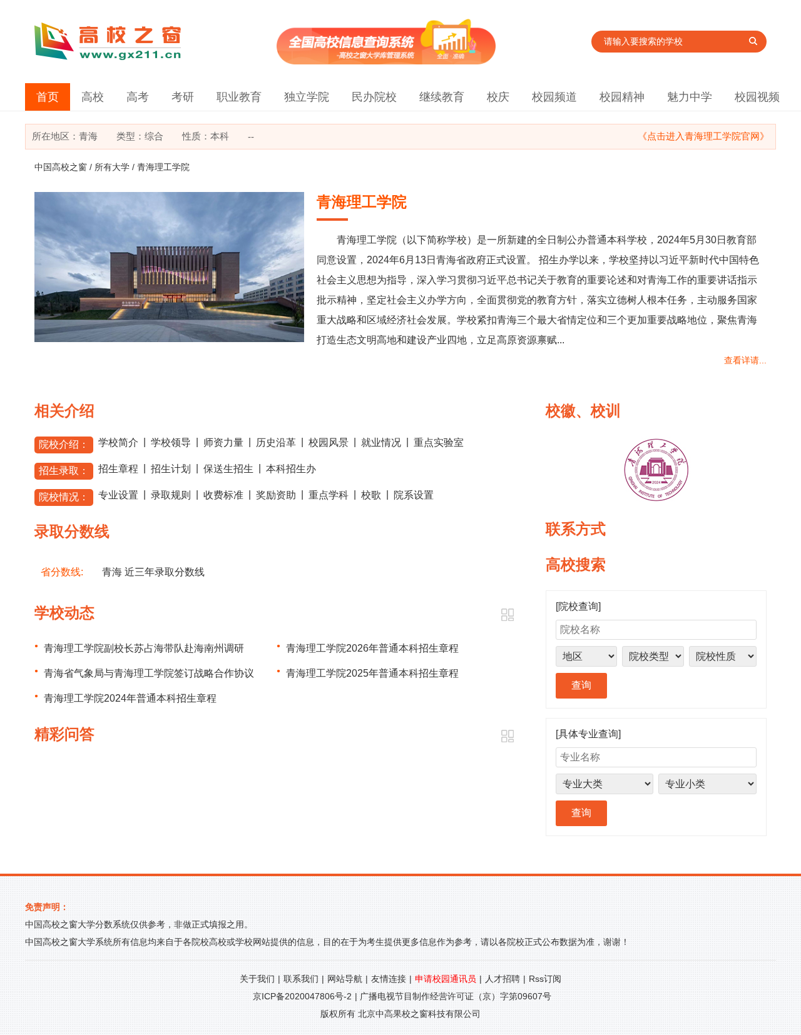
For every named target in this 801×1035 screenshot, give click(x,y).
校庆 (498, 97)
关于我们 (257, 979)
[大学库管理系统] (386, 61)
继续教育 (441, 97)
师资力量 (223, 442)
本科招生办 (291, 468)
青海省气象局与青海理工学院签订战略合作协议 (149, 673)
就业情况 (381, 442)
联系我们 (301, 979)
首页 (47, 97)
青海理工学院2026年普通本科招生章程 (372, 648)
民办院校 (374, 97)
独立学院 (306, 97)
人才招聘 (502, 979)
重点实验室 (439, 442)
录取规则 (171, 495)
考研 (182, 97)
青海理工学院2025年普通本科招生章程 (372, 673)
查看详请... (745, 360)
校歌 (371, 495)
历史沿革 (276, 442)
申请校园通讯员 (445, 979)
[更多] (507, 615)
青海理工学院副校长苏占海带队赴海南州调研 (144, 648)
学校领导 (171, 442)
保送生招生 (228, 468)
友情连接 (388, 979)
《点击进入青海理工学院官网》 (703, 136)
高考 (137, 97)
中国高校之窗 (60, 167)
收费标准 (223, 495)
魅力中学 (689, 97)
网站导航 (344, 979)
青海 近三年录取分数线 (153, 572)
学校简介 (118, 442)
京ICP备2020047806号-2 (302, 996)
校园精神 (622, 97)
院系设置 (414, 495)
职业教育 (239, 97)
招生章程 (118, 468)
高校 (92, 97)
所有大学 (112, 167)
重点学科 (329, 495)
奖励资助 (276, 495)
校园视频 (757, 97)
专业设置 (118, 495)
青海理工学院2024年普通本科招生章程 (130, 698)
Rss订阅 (545, 979)
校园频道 (554, 97)
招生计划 (171, 468)
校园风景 (329, 442)
